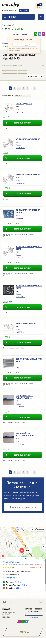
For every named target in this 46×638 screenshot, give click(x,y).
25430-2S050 (20, 112)
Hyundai (23, 72)
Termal (18, 216)
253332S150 (20, 332)
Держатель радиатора (26, 323)
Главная (5, 43)
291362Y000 (20, 444)
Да (15, 45)
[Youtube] (35, 34)
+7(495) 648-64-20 (33, 611)
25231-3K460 (20, 148)
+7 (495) (12, 28)
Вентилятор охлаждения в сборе (29, 247)
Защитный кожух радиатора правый (25, 434)
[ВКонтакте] (39, 34)
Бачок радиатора (24, 103)
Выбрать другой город (26, 45)
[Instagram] (43, 34)
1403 (17, 367)
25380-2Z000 (20, 258)
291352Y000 (20, 407)
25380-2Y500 (20, 297)
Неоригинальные (10, 72)
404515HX (19, 218)
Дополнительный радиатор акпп (29, 360)
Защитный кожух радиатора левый (24, 396)
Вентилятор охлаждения (28, 139)
